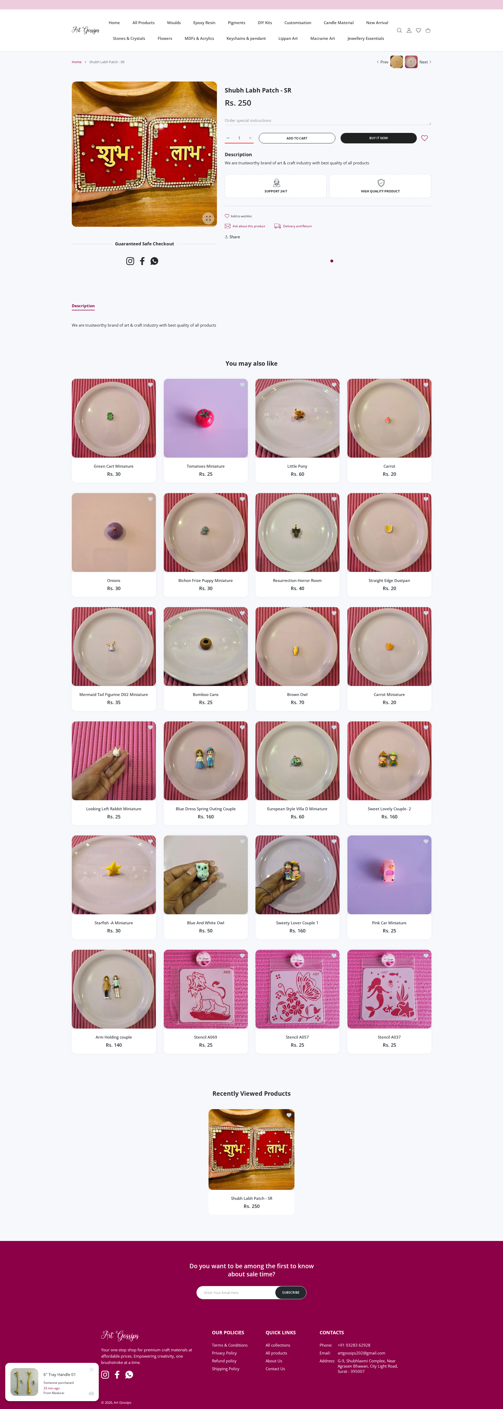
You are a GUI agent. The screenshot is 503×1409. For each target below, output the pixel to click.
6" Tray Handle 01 (59, 1374)
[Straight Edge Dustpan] (389, 532)
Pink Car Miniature (389, 922)
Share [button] (234, 236)
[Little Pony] (297, 418)
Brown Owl (297, 694)
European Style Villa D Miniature (297, 808)
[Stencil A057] (297, 989)
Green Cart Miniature (114, 466)
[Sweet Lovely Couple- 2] (389, 760)
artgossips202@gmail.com (361, 1353)
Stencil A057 (297, 1036)
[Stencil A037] (389, 989)
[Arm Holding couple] (114, 989)
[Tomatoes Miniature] (206, 418)
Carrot (389, 466)
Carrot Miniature (389, 694)
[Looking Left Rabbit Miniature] (114, 760)
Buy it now (378, 138)
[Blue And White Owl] (206, 874)
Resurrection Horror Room (297, 580)
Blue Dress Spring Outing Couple (206, 808)
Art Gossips (122, 1402)
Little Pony (297, 466)
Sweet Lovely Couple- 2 (389, 808)
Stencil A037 (389, 1036)
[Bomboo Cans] (206, 646)
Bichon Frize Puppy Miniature (205, 580)
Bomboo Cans (205, 694)
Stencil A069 (205, 1036)
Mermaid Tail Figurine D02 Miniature (113, 694)
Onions (113, 580)
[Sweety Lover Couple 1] (297, 874)
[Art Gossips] (86, 30)
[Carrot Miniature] (389, 646)
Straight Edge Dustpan (389, 580)
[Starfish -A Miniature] (114, 874)
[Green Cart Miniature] (114, 418)
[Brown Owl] (297, 646)
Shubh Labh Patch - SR (251, 1198)
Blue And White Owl (205, 922)
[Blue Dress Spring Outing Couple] (206, 760)
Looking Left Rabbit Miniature (113, 808)
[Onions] (114, 532)
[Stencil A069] (206, 989)
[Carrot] (389, 418)
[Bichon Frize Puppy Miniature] (206, 532)
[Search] (399, 30)
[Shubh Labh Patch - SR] (251, 1149)
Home (76, 62)
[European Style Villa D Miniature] (297, 760)
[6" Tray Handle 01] (24, 1382)
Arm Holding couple (114, 1036)
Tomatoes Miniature (206, 466)
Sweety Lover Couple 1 (297, 922)
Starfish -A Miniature (114, 922)
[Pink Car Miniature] (389, 874)
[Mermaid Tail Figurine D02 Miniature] (114, 646)
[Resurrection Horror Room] (297, 532)
